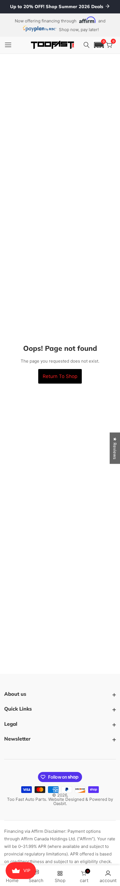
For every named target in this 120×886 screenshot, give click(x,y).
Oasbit (59, 803)
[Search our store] (87, 45)
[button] (98, 45)
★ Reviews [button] (114, 448)
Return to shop (60, 376)
